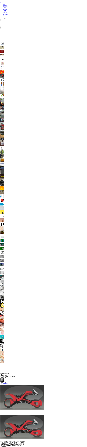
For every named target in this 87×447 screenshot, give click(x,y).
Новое (4, 4)
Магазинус (5, 9)
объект (1, 439)
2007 (4, 15)
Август (4, 16)
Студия (4, 7)
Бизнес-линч (5, 14)
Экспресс (5, 10)
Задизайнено (5, 6)
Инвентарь (5, 5)
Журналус (5, 12)
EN (1, 0)
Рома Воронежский (4, 383)
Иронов (4, 11)
